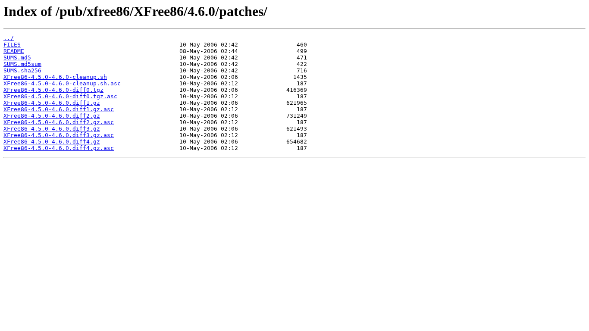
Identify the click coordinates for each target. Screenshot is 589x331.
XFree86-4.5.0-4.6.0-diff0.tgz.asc (60, 96)
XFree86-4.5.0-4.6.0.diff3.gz (51, 128)
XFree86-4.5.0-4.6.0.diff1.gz (51, 103)
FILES (12, 44)
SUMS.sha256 (22, 70)
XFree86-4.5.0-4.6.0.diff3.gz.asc (58, 135)
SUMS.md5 (17, 57)
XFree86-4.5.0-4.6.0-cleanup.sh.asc (62, 83)
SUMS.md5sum (22, 64)
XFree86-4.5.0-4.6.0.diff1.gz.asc (58, 109)
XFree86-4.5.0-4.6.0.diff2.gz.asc (58, 122)
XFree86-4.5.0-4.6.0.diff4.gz (51, 141)
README (13, 51)
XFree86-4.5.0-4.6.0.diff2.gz (51, 115)
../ (8, 38)
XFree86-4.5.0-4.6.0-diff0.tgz (53, 90)
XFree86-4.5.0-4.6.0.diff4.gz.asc (58, 148)
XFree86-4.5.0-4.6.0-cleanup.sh (55, 77)
